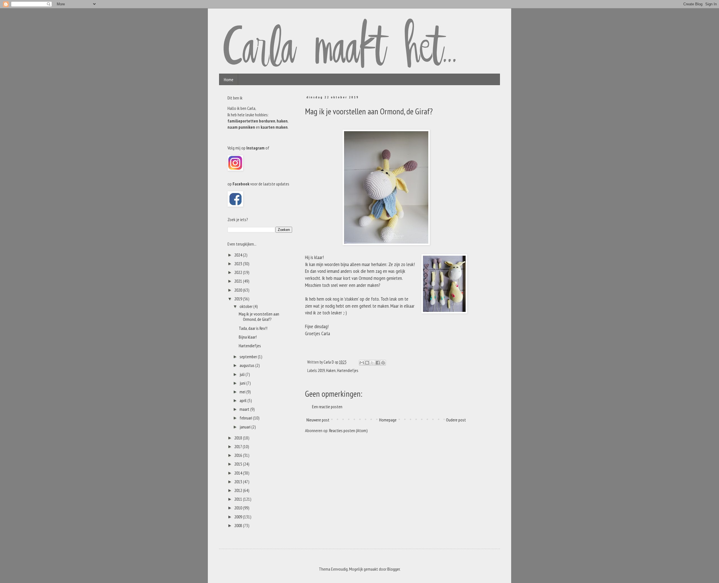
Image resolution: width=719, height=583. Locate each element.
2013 (238, 481)
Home (228, 79)
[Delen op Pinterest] (383, 363)
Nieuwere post (317, 420)
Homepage (388, 420)
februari (246, 418)
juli (242, 374)
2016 (238, 455)
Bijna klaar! (248, 337)
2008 (238, 525)
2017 (238, 446)
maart (245, 409)
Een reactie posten (327, 406)
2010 (238, 508)
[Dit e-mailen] (362, 363)
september (249, 356)
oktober (246, 306)
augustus (247, 365)
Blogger (393, 569)
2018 (238, 438)
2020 (238, 290)
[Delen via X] (372, 363)
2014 (238, 473)
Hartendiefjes (347, 370)
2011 (238, 499)
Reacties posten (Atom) (348, 430)
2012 (238, 490)
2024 (238, 255)
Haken (331, 370)
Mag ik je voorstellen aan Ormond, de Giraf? (259, 316)
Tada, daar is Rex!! (253, 328)
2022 (238, 272)
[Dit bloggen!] (367, 363)
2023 (238, 263)
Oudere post (456, 420)
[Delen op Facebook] (378, 363)
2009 (238, 517)
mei (243, 391)
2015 (238, 464)
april (243, 400)
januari (245, 427)
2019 (321, 370)
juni (243, 383)
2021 (238, 281)
